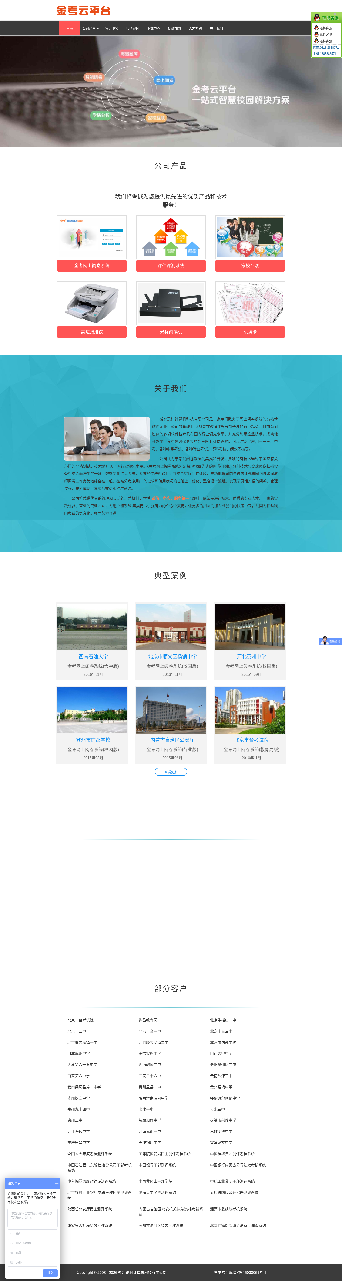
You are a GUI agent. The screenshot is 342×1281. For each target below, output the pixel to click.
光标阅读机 (171, 331)
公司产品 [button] (90, 28)
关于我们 (216, 28)
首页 (70, 28)
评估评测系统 (171, 265)
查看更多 (171, 771)
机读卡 (250, 331)
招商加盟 (174, 28)
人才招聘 (195, 28)
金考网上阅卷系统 (92, 265)
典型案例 (132, 28)
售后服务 (111, 28)
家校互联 (250, 265)
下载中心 (153, 28)
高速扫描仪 (92, 331)
